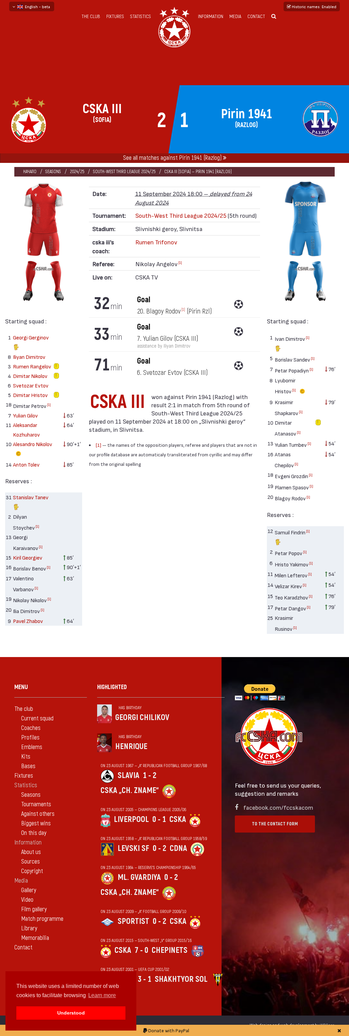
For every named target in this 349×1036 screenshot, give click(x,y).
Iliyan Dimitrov (29, 356)
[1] (49, 404)
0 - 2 (159, 848)
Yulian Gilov (25, 415)
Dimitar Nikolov (30, 375)
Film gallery (34, 909)
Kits (25, 757)
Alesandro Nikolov (32, 444)
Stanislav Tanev (30, 497)
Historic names (313, 6)
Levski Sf (133, 848)
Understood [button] (71, 1013)
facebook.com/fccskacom (278, 807)
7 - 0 (141, 950)
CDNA (178, 848)
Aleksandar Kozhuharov (26, 430)
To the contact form (275, 824)
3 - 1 (144, 979)
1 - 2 (149, 775)
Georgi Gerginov (31, 337)
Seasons (53, 171)
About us (31, 852)
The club (90, 16)
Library (29, 928)
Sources (30, 862)
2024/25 (77, 171)
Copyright (32, 871)
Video (27, 900)
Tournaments (36, 804)
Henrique (131, 746)
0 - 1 (159, 819)
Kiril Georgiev (27, 557)
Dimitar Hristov (30, 395)
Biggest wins (36, 823)
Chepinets (169, 950)
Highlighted (112, 687)
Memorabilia (35, 938)
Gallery (28, 890)
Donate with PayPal (168, 1030)
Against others (38, 814)
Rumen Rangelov (32, 366)
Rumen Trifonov (156, 241)
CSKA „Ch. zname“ (130, 790)
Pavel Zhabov (28, 621)
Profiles (30, 738)
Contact (256, 16)
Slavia (128, 775)
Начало (29, 171)
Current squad (37, 718)
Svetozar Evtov (30, 385)
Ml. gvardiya (139, 877)
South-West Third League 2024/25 (124, 171)
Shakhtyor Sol (181, 979)
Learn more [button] (102, 995)
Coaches (31, 728)
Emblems (31, 747)
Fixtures (115, 16)
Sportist (133, 921)
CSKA (177, 819)
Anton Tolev (26, 464)
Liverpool (131, 819)
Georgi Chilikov (142, 717)
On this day (33, 833)
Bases (28, 766)
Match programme (42, 919)
